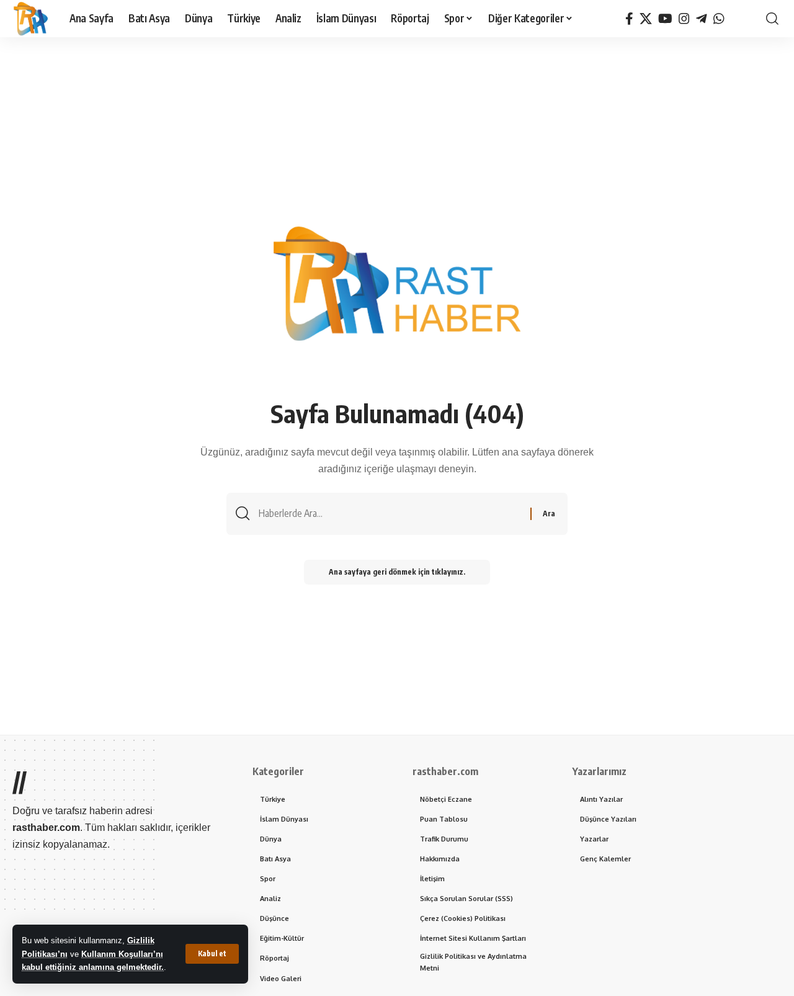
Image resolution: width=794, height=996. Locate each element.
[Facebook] (629, 18)
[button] (212, 954)
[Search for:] (389, 513)
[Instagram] (684, 18)
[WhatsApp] (719, 18)
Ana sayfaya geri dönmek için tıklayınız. (397, 572)
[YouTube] (665, 18)
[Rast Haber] (31, 18)
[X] (645, 18)
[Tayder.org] (736, 18)
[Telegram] (701, 18)
